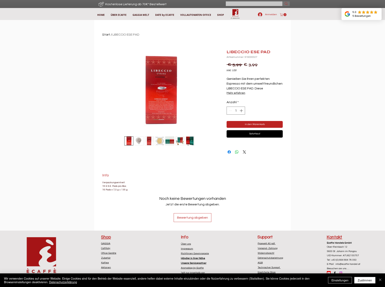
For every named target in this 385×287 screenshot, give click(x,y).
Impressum (187, 248)
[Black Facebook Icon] (335, 273)
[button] (283, 14)
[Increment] (241, 110)
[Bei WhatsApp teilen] (236, 152)
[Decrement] (230, 110)
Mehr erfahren (236, 93)
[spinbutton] (236, 110)
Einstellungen (340, 280)
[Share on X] (244, 152)
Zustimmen (365, 280)
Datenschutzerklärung (63, 282)
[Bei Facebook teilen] (229, 152)
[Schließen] (380, 280)
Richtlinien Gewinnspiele (195, 253)
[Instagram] (341, 273)
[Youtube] (329, 273)
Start (106, 34)
